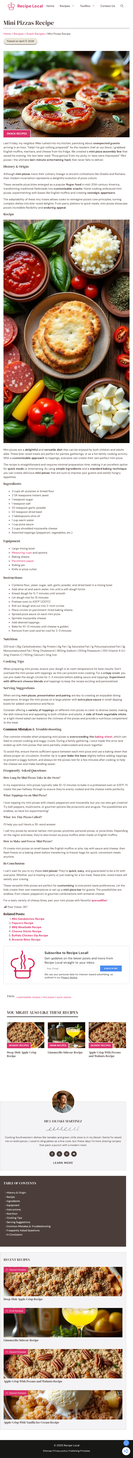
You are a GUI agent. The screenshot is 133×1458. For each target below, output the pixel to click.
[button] (122, 6)
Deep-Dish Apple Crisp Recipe (21, 1054)
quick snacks (64, 997)
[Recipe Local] (11, 6)
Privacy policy (60, 1450)
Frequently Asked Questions (23, 1230)
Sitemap (47, 1450)
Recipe (11, 1196)
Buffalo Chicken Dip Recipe (30, 935)
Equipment (13, 1205)
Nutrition (12, 1213)
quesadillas (99, 900)
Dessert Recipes (19, 1045)
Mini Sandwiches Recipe (28, 919)
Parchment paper (23, 561)
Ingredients (13, 1201)
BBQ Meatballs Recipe (26, 927)
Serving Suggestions (18, 1222)
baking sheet (103, 736)
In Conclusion (14, 1234)
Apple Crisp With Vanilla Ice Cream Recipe (31, 1422)
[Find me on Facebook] (52, 1154)
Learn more (63, 1163)
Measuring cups (22, 552)
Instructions (14, 1209)
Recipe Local (30, 6)
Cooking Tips (14, 1217)
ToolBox (85, 6)
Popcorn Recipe (22, 923)
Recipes (65, 6)
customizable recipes (28, 997)
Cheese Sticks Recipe (27, 931)
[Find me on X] (59, 1154)
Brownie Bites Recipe (26, 939)
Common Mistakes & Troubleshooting (29, 1226)
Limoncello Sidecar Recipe (65, 1052)
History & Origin (16, 1192)
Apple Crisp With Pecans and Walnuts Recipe (105, 1054)
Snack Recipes (35, 34)
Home (50, 6)
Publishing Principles (79, 1450)
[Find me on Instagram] (66, 1154)
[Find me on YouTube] (74, 1154)
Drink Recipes (58, 1045)
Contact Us (107, 6)
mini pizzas (48, 997)
